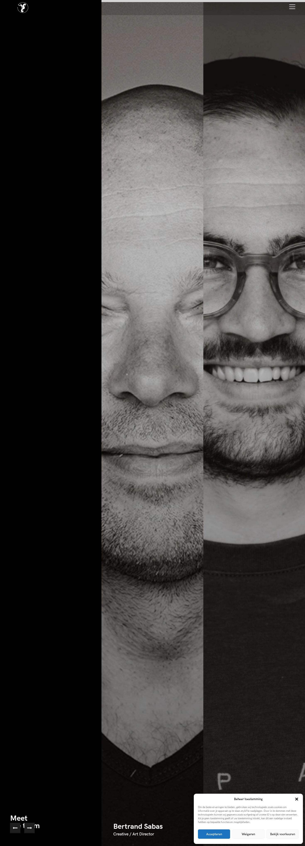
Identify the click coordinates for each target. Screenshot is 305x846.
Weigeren (248, 834)
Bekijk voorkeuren (282, 834)
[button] (297, 799)
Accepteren (214, 834)
